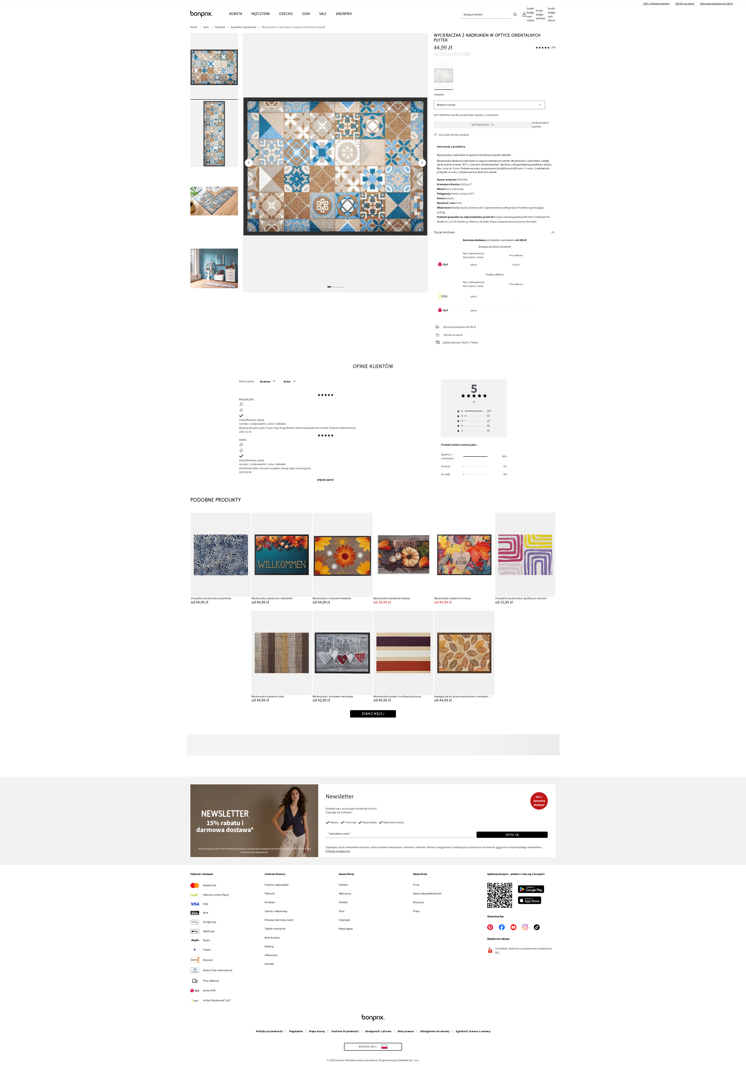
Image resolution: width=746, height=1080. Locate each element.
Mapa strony (317, 1031)
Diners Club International (217, 970)
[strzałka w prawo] (422, 163)
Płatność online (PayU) (216, 895)
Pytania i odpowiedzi (276, 885)
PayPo (206, 940)
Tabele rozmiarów (275, 929)
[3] (337, 286)
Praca (416, 911)
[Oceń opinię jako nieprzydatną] (241, 410)
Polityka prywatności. (338, 851)
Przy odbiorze (211, 981)
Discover (208, 960)
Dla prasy (418, 902)
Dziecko (343, 902)
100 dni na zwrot (684, 4)
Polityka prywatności (269, 1031)
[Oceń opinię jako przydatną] (241, 404)
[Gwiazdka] (319, 395)
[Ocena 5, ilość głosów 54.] (543, 48)
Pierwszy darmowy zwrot (279, 920)
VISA (205, 904)
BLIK (205, 913)
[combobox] (486, 14)
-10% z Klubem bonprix (656, 4)
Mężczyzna (345, 894)
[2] (333, 286)
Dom (341, 911)
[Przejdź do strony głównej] (209, 13)
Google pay (209, 922)
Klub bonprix (272, 938)
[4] (341, 286)
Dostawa (270, 902)
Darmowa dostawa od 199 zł (716, 4)
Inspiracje (344, 920)
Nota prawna (406, 1031)
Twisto (207, 950)
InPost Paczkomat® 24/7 (217, 1000)
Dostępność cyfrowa (378, 1031)
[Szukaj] (515, 14)
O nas (416, 885)
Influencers (271, 955)
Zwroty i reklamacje (276, 911)
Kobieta (343, 885)
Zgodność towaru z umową (473, 1031)
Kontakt (269, 964)
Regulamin (296, 1031)
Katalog (269, 946)
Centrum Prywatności (345, 1031)
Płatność (270, 894)
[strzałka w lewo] (249, 163)
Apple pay (209, 931)
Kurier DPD (209, 991)
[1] (329, 286)
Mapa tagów (346, 929)
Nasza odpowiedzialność (427, 894)
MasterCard (209, 885)
